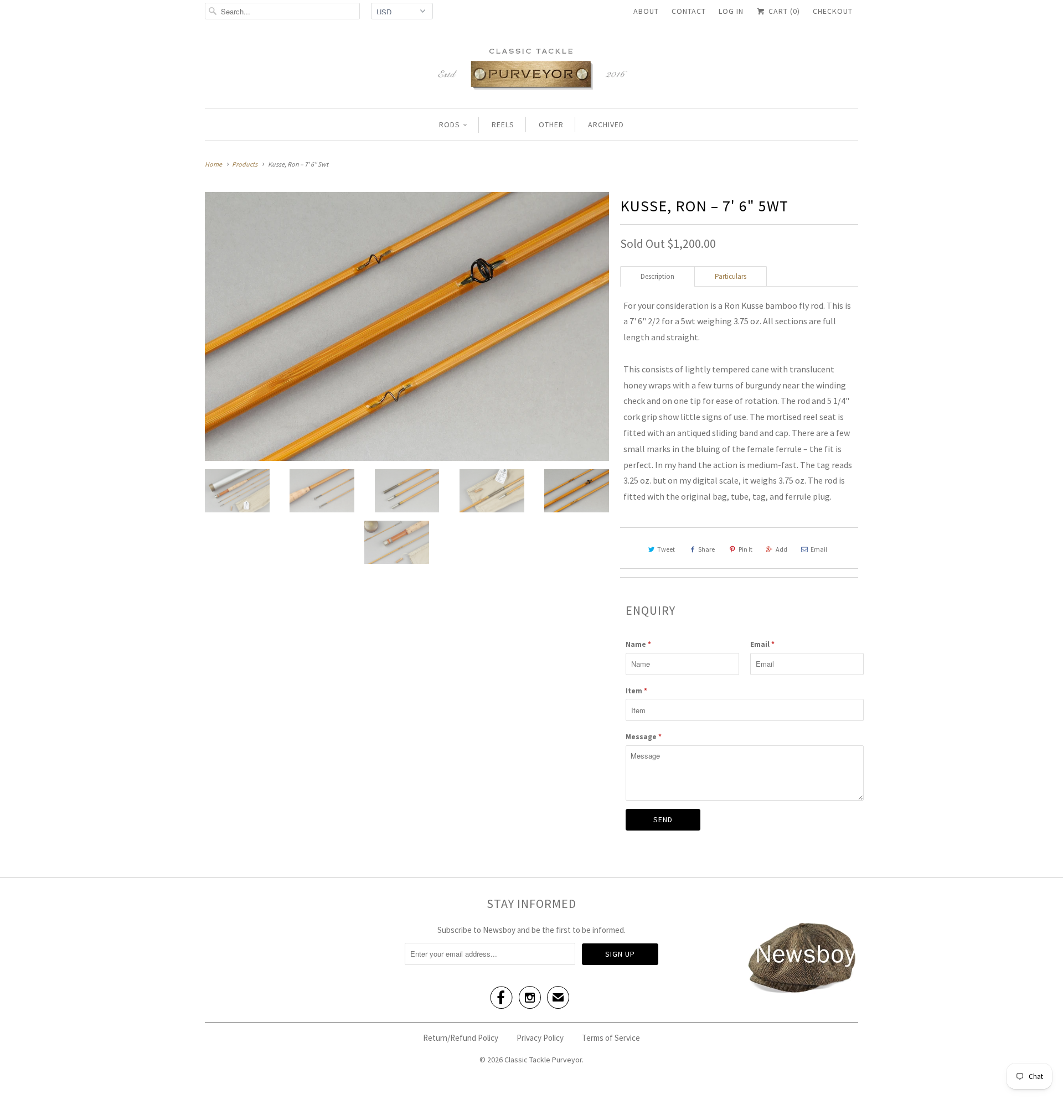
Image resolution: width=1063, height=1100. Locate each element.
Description (657, 276)
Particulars (730, 276)
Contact (689, 11)
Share (706, 549)
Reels (503, 124)
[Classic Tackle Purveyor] (531, 68)
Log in (731, 11)
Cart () (783, 11)
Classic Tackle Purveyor (543, 1060)
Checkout (833, 11)
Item (636, 691)
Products (244, 164)
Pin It (745, 549)
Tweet (666, 549)
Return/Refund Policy (460, 1037)
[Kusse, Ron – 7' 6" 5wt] (407, 326)
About (646, 11)
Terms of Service (611, 1037)
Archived (606, 124)
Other (551, 124)
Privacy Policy (540, 1037)
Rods (449, 124)
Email (819, 549)
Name (638, 644)
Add (781, 549)
